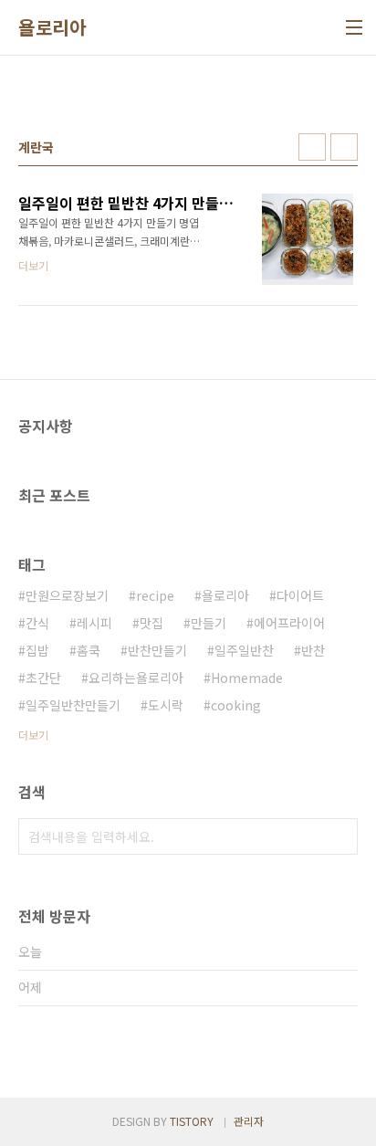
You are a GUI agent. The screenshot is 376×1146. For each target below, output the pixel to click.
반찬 (313, 650)
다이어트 (300, 595)
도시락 (165, 705)
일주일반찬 (244, 650)
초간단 (43, 677)
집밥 (37, 650)
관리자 (249, 1121)
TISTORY (192, 1121)
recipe (155, 595)
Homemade (247, 677)
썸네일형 (312, 147)
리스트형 (344, 147)
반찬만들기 (157, 650)
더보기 (33, 734)
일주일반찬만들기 (73, 705)
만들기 (208, 623)
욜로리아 (52, 27)
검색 (339, 836)
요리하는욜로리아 (136, 677)
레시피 (94, 623)
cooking (236, 705)
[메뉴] (354, 27)
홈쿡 (88, 650)
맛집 (151, 623)
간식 (37, 623)
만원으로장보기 (67, 595)
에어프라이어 (289, 623)
